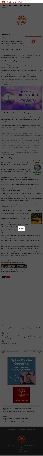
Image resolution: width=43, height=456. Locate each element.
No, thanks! (21, 228)
